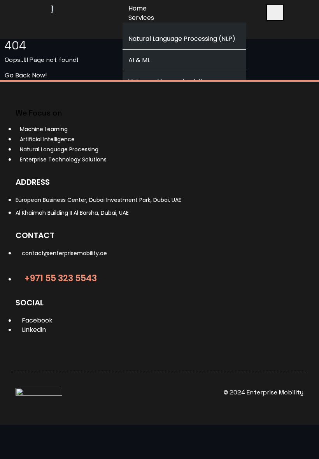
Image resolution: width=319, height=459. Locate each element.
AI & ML (139, 60)
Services (141, 17)
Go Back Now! (27, 75)
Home (137, 8)
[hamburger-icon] (275, 12)
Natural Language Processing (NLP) (181, 38)
